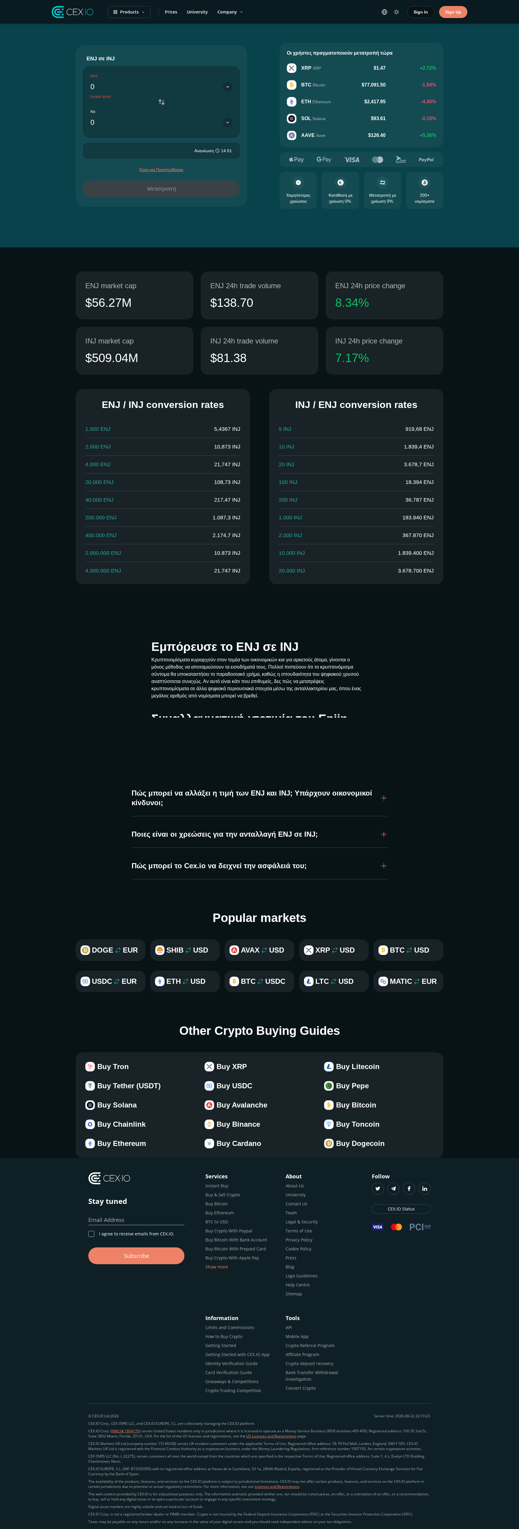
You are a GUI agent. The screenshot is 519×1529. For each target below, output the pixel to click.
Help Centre (298, 1285)
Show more (216, 1267)
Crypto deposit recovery (309, 1363)
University (197, 12)
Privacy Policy (299, 1240)
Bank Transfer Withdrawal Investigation (312, 1376)
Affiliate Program (302, 1354)
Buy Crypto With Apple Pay (232, 1258)
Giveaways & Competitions (232, 1381)
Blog (290, 1267)
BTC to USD (216, 1222)
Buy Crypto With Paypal (228, 1231)
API (289, 1327)
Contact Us (296, 1204)
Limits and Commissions (229, 1327)
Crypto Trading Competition (233, 1390)
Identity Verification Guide (231, 1363)
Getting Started (220, 1345)
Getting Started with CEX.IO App (237, 1354)
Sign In (421, 12)
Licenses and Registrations (277, 1486)
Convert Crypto (301, 1388)
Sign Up (453, 12)
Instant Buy (216, 1186)
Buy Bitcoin (216, 1204)
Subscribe (136, 1255)
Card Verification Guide (228, 1372)
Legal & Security (302, 1222)
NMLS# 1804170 (125, 1431)
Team (291, 1213)
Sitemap (294, 1294)
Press (291, 1258)
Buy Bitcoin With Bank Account (236, 1240)
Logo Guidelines (302, 1276)
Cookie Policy (298, 1249)
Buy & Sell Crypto (222, 1195)
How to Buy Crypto (223, 1336)
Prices (171, 12)
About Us (295, 1186)
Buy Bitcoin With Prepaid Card (235, 1249)
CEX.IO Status (401, 1209)
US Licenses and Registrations (271, 1436)
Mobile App (297, 1336)
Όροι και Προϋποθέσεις (161, 169)
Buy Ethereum (219, 1213)
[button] (259, 798)
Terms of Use (299, 1231)
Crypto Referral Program (310, 1345)
